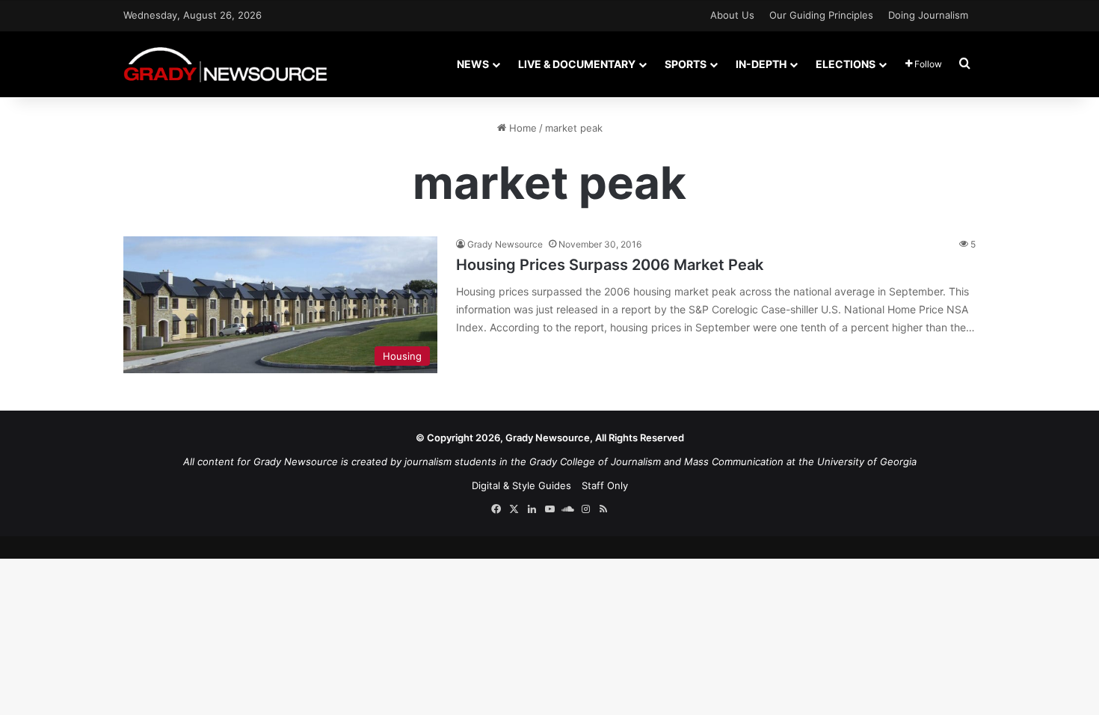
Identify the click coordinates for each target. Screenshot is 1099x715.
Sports (685, 64)
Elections (845, 64)
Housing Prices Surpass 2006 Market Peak (609, 265)
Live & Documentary (576, 64)
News (473, 64)
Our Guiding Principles (821, 15)
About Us (732, 15)
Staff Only (605, 485)
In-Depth (761, 64)
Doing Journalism (928, 15)
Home (521, 128)
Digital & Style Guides (521, 485)
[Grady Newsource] (225, 64)
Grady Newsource (505, 244)
